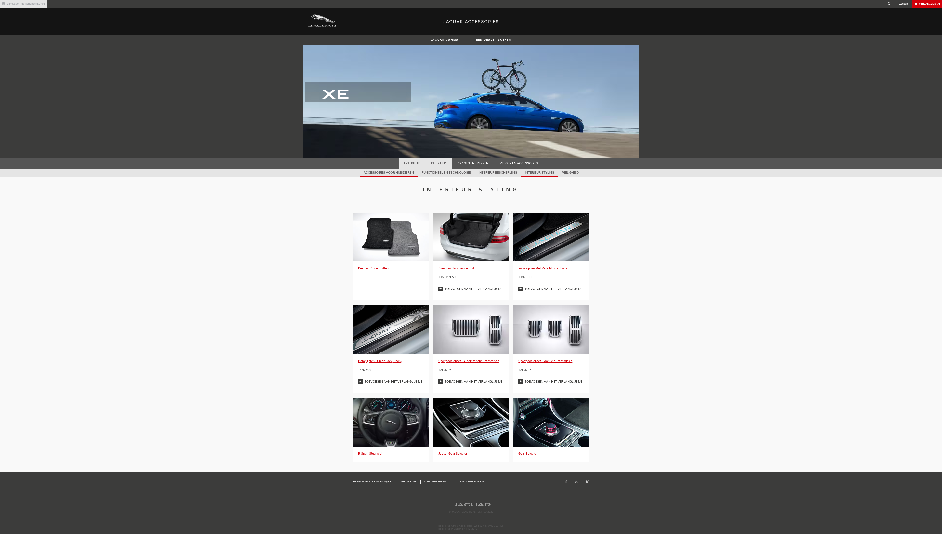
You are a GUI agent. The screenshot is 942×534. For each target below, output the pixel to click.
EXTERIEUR (412, 163)
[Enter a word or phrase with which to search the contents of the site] (899, 4)
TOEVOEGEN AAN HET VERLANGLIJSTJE (473, 289)
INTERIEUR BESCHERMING (498, 173)
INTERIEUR (438, 163)
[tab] (412, 163)
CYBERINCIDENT (435, 481)
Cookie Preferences (471, 481)
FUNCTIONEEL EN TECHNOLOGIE (446, 173)
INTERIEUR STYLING (539, 173)
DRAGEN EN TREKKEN (472, 163)
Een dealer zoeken (493, 39)
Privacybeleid (408, 481)
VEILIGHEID (570, 173)
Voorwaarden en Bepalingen (372, 481)
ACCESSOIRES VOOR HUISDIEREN (389, 173)
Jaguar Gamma (444, 39)
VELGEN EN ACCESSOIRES (519, 163)
